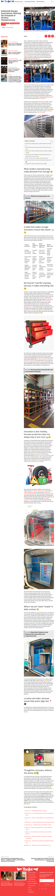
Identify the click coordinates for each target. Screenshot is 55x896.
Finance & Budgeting (15, 23)
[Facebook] (46, 36)
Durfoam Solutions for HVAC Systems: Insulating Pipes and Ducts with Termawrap (42, 860)
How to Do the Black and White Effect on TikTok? (15, 44)
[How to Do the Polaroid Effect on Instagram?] (4, 52)
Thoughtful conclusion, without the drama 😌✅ (35, 163)
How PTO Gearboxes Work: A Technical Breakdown (14, 70)
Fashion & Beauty (5, 23)
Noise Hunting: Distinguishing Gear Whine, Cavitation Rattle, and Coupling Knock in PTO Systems (13, 860)
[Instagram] (43, 889)
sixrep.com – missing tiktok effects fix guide (36, 810)
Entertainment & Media (13, 50)
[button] (52, 1)
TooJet (3, 27)
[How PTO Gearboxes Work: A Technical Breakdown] (4, 69)
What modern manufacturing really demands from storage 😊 (38, 144)
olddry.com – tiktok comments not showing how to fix (38, 845)
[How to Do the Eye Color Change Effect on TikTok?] (4, 61)
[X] (49, 36)
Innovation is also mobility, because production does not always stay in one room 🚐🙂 (38, 155)
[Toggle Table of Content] (50, 141)
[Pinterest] (52, 36)
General (3, 24)
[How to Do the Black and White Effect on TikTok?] (4, 43)
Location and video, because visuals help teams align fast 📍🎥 (39, 160)
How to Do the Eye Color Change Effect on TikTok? (15, 62)
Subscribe (46, 884)
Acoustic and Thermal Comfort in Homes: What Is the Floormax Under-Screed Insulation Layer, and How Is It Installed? (15, 79)
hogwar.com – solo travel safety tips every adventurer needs (39, 822)
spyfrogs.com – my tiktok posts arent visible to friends (38, 824)
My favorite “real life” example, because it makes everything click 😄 (39, 151)
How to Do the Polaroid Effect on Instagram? (14, 53)
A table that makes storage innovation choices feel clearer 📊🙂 (38, 148)
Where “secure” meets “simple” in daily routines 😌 (36, 158)
